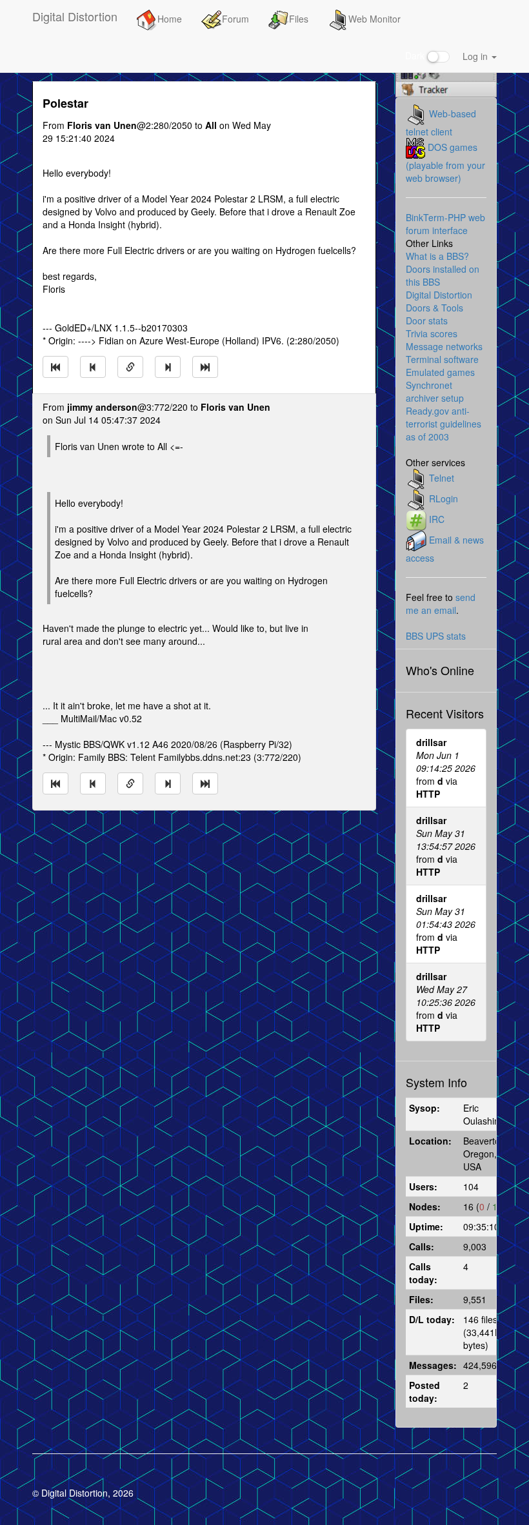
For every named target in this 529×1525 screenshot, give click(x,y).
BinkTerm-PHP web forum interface (445, 224)
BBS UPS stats (436, 635)
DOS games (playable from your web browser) (445, 162)
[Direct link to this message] (130, 367)
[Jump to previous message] (93, 367)
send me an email (440, 603)
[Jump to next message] (168, 367)
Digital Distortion (74, 16)
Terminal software (442, 359)
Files (298, 18)
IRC (436, 519)
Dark (416, 55)
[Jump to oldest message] (55, 367)
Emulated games (440, 372)
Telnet (441, 477)
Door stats (427, 320)
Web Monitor (374, 18)
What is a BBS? (437, 256)
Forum (235, 18)
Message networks (444, 346)
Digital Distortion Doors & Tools (439, 301)
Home (169, 18)
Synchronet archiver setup (435, 391)
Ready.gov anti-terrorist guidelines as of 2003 (443, 423)
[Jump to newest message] (205, 367)
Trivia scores (431, 333)
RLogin (443, 498)
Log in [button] (476, 56)
